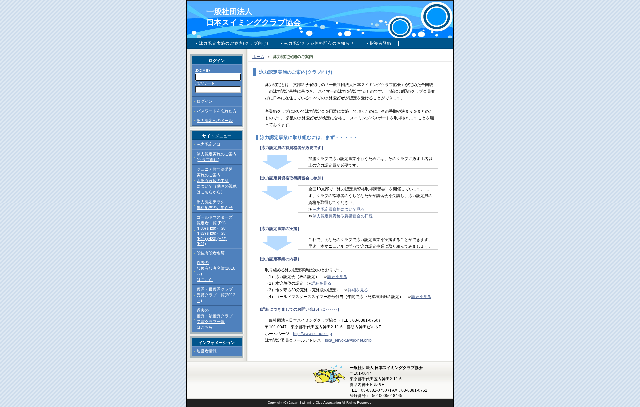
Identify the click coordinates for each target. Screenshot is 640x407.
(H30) (201, 228)
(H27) (201, 233)
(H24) (201, 239)
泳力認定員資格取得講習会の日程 (343, 216)
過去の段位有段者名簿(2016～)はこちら (216, 271)
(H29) (211, 228)
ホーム (258, 56)
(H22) (222, 239)
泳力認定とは (209, 144)
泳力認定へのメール (215, 120)
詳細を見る (337, 276)
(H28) (222, 228)
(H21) (201, 244)
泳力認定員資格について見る (339, 209)
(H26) (211, 233)
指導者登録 (381, 43)
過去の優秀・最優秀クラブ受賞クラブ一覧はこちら (215, 319)
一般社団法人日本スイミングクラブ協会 (253, 17)
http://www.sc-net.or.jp (312, 333)
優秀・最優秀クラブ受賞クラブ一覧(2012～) (216, 295)
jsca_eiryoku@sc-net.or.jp (348, 340)
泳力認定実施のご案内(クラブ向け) (233, 43)
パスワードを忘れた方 (217, 111)
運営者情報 (207, 351)
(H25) (222, 233)
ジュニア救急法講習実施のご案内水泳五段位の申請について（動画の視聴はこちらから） (217, 180)
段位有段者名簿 (211, 253)
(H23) (211, 239)
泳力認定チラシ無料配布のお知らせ (319, 43)
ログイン (205, 101)
